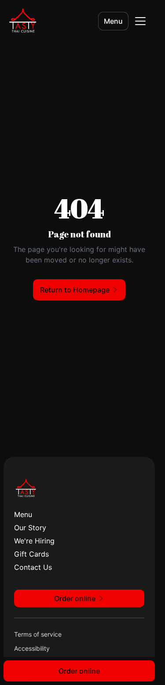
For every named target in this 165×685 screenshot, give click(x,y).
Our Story (30, 527)
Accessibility (32, 648)
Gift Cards (31, 554)
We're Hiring (34, 540)
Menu (113, 21)
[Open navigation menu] (140, 21)
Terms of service (38, 634)
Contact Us (33, 567)
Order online (79, 671)
